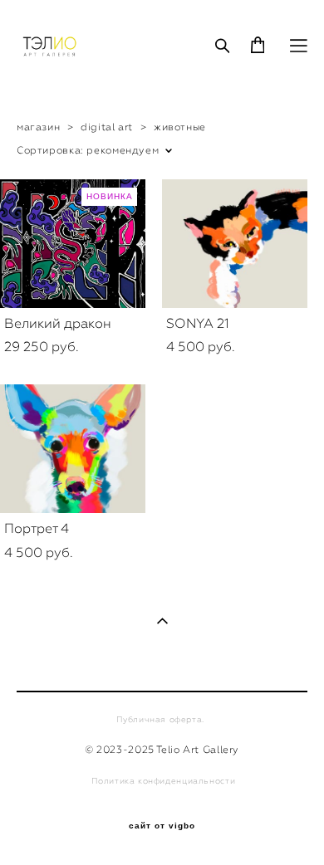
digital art (107, 127)
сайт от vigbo (162, 826)
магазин (38, 127)
